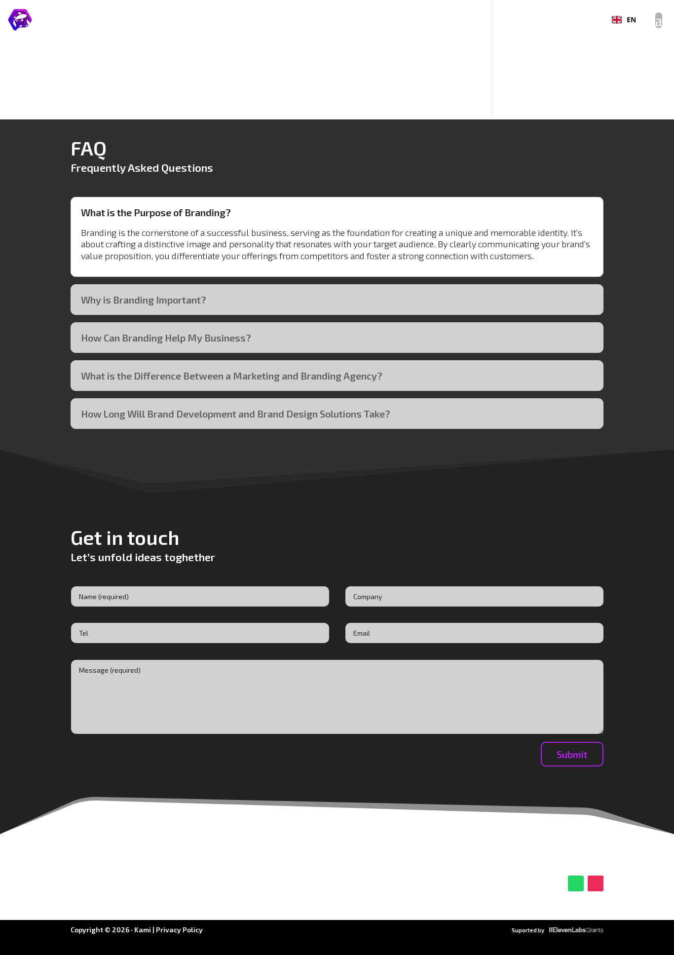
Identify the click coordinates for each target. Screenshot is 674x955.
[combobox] (623, 20)
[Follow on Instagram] (595, 883)
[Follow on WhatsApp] (576, 883)
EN (631, 19)
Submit (572, 754)
